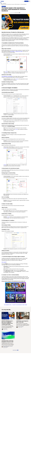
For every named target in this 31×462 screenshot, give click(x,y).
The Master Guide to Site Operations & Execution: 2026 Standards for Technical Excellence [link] (13, 4)
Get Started (26, 1)
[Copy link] (20, 12)
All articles (4, 3)
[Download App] (23, 1)
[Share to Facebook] (19, 12)
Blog (1, 3)
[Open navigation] (29, 1)
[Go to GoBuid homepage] (2, 1)
